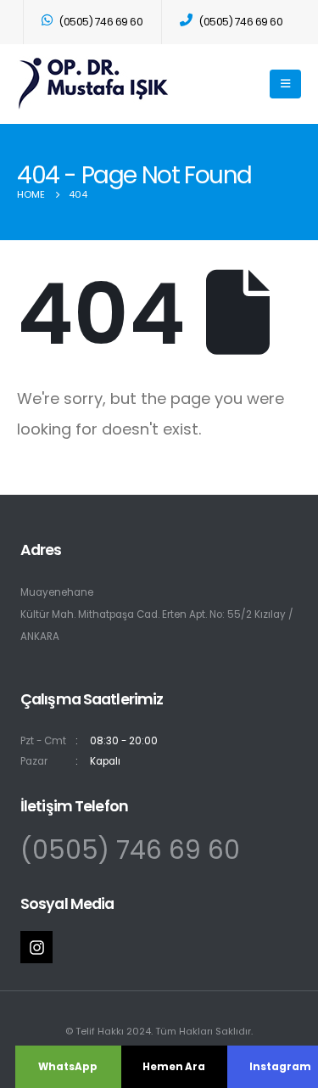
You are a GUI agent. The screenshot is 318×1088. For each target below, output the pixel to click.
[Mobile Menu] (285, 84)
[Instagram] (36, 947)
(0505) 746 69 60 (130, 850)
